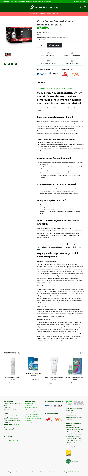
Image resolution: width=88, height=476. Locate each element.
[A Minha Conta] (80, 7)
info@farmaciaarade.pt (11, 416)
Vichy (66, 37)
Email (16, 64)
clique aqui (72, 244)
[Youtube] (9, 440)
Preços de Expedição (31, 423)
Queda (63, 37)
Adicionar (55, 45)
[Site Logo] (44, 7)
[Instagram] (13, 440)
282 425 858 (15, 418)
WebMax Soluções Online (55, 472)
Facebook (5, 64)
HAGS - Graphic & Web (74, 472)
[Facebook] (6, 440)
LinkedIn (12, 64)
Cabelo (46, 37)
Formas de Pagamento (32, 416)
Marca (58, 37)
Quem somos (29, 403)
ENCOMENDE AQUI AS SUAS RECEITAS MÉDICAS (44, 14)
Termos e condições (31, 412)
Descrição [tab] (41, 82)
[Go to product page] (13, 366)
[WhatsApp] (17, 440)
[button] (4, 7)
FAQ (26, 410)
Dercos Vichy (52, 37)
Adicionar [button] (14, 383)
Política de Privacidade (32, 414)
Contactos (28, 405)
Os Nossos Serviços (31, 408)
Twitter (9, 64)
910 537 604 (16, 425)
